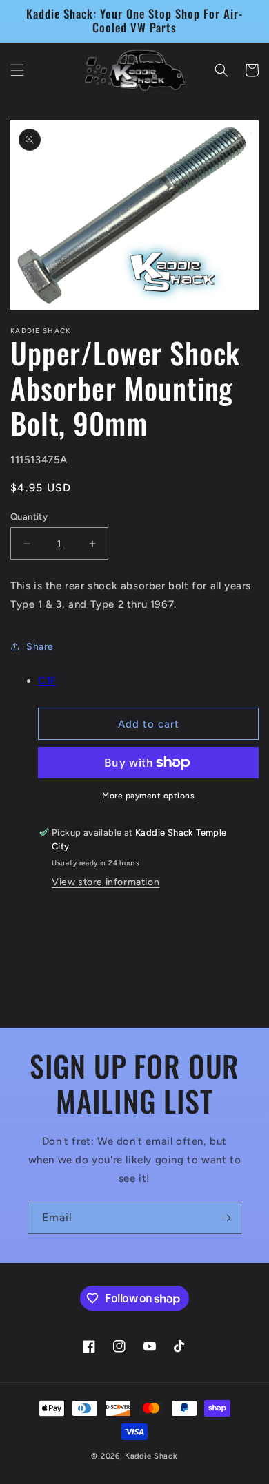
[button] (17, 70)
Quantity (29, 516)
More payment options (148, 796)
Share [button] (40, 647)
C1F (47, 681)
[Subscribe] (225, 1218)
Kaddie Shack (151, 1456)
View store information (105, 882)
